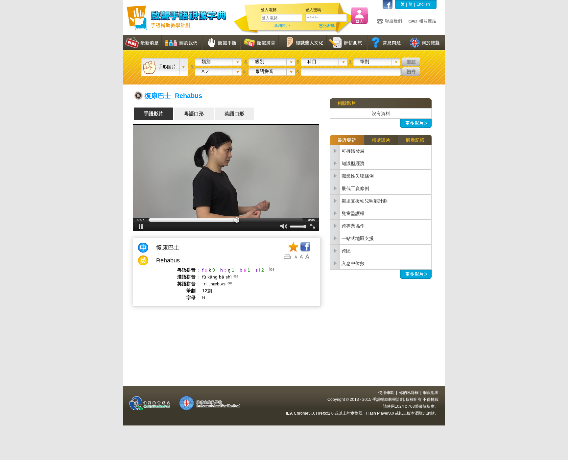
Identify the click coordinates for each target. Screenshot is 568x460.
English (423, 4)
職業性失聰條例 (358, 176)
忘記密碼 (327, 25)
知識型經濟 (353, 163)
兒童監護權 (353, 213)
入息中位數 (353, 263)
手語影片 (153, 113)
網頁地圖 (430, 392)
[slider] (226, 220)
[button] (141, 226)
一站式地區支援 (358, 238)
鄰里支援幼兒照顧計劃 (365, 201)
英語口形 (234, 113)
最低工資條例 (355, 188)
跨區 (346, 251)
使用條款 (386, 392)
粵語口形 (194, 113)
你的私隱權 (409, 392)
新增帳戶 (282, 25)
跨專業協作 (353, 226)
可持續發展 (353, 151)
